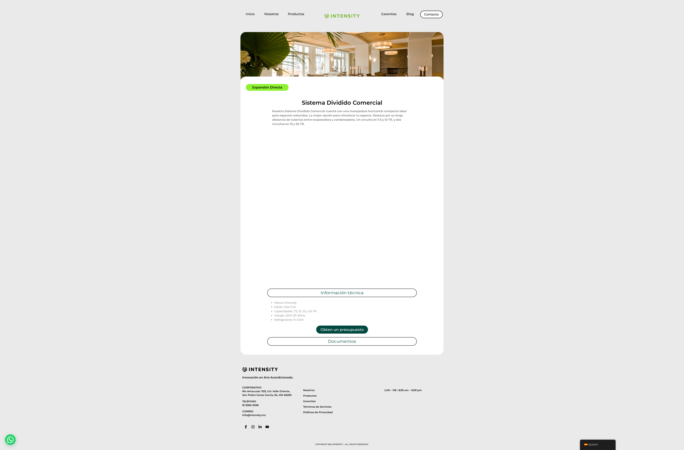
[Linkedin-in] (260, 426)
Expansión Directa (267, 87)
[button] (10, 439)
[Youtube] (267, 426)
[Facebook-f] (245, 426)
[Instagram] (252, 426)
